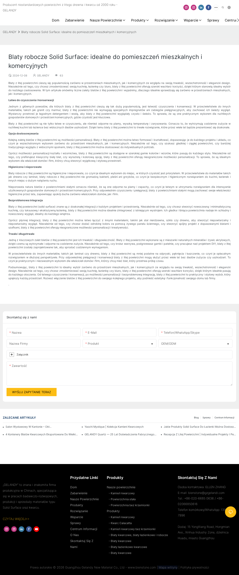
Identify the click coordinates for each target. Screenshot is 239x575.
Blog (196, 417)
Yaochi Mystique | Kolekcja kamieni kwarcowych (114, 426)
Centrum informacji (224, 417)
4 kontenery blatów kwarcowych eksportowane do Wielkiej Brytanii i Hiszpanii (42, 434)
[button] (238, 20)
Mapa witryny (168, 567)
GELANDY (9, 32)
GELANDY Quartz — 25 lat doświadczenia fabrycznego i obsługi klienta (121, 434)
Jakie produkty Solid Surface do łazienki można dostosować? (200, 426)
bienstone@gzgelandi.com (206, 493)
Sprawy (207, 417)
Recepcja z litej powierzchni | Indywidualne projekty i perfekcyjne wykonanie (200, 434)
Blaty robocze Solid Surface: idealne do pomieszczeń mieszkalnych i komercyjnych (78, 32)
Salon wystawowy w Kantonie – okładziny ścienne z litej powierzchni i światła (29, 426)
